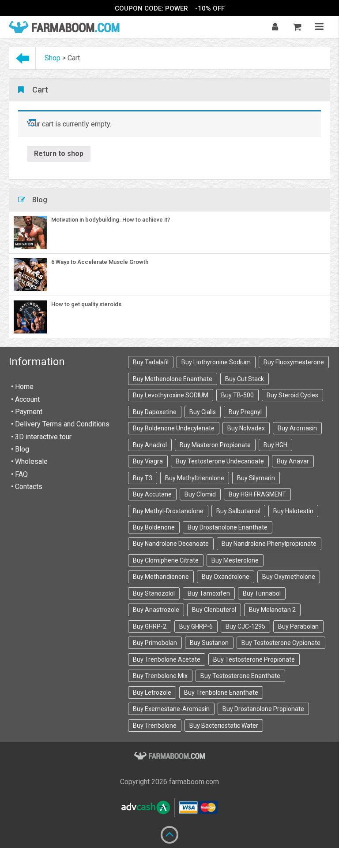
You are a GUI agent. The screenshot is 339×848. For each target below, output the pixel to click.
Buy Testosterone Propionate (254, 659)
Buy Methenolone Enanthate (172, 378)
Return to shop (58, 153)
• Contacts (26, 486)
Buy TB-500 (237, 395)
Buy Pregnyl (245, 411)
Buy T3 (142, 477)
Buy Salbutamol (238, 511)
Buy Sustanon (209, 642)
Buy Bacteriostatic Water (223, 725)
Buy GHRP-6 (196, 626)
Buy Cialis (202, 411)
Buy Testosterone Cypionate (280, 642)
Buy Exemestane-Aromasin (171, 708)
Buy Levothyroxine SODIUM (170, 395)
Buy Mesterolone (235, 560)
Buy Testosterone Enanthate (240, 675)
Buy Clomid (200, 494)
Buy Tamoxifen (209, 593)
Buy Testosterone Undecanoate (220, 461)
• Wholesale (29, 461)
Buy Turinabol (262, 593)
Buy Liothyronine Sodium (216, 362)
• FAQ (19, 474)
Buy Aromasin (297, 428)
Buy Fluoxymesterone (294, 362)
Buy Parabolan (298, 626)
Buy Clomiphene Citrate (166, 560)
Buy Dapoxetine (155, 411)
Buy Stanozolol (154, 593)
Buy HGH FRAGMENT (257, 494)
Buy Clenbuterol (214, 609)
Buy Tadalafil (151, 362)
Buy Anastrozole (156, 609)
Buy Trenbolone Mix (160, 675)
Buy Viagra (148, 461)
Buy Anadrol (150, 444)
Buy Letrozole (152, 692)
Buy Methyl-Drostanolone (168, 511)
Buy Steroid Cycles (292, 395)
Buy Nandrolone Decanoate (171, 543)
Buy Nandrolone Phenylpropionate (269, 543)
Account (27, 399)
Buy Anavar (293, 461)
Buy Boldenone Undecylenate (174, 428)
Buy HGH (275, 444)
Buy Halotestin (293, 511)
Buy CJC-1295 (245, 626)
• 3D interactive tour (41, 437)
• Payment (26, 411)
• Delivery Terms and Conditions (60, 424)
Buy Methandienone (161, 576)
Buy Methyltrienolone (194, 477)
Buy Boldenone (154, 527)
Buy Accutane (152, 494)
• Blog (20, 449)
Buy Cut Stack (244, 378)
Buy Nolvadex (246, 428)
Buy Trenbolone (155, 725)
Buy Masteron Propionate (215, 444)
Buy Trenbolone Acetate (166, 659)
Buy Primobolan (155, 642)
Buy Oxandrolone (225, 576)
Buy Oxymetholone (288, 576)
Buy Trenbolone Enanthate (221, 692)
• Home (22, 386)
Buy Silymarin (256, 477)
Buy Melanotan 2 (272, 609)
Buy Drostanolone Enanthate (227, 527)
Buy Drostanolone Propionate (263, 708)
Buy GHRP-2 (149, 626)
